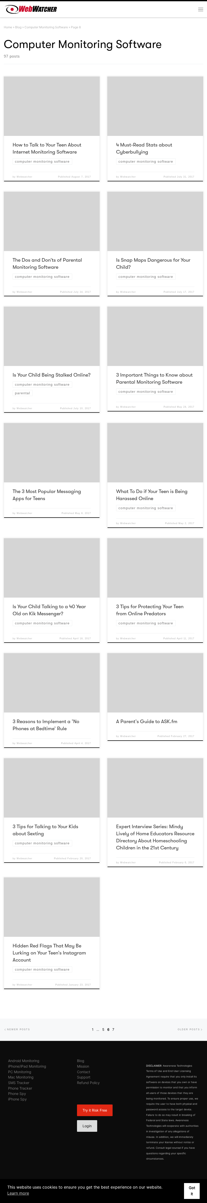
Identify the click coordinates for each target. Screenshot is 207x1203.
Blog (18, 27)
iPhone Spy (17, 1099)
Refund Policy (88, 1083)
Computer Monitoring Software (46, 27)
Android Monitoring (23, 1061)
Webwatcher (24, 177)
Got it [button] (192, 1191)
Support (83, 1077)
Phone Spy (17, 1093)
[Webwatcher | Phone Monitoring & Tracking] (31, 9)
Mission (83, 1066)
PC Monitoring (19, 1072)
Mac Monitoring (21, 1077)
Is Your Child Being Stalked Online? (51, 375)
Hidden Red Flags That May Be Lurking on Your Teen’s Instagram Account (49, 953)
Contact (83, 1072)
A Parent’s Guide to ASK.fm (146, 721)
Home (8, 27)
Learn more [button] (18, 1193)
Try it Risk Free (95, 1110)
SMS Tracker (18, 1083)
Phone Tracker (20, 1088)
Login (87, 1126)
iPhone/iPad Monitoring (27, 1066)
